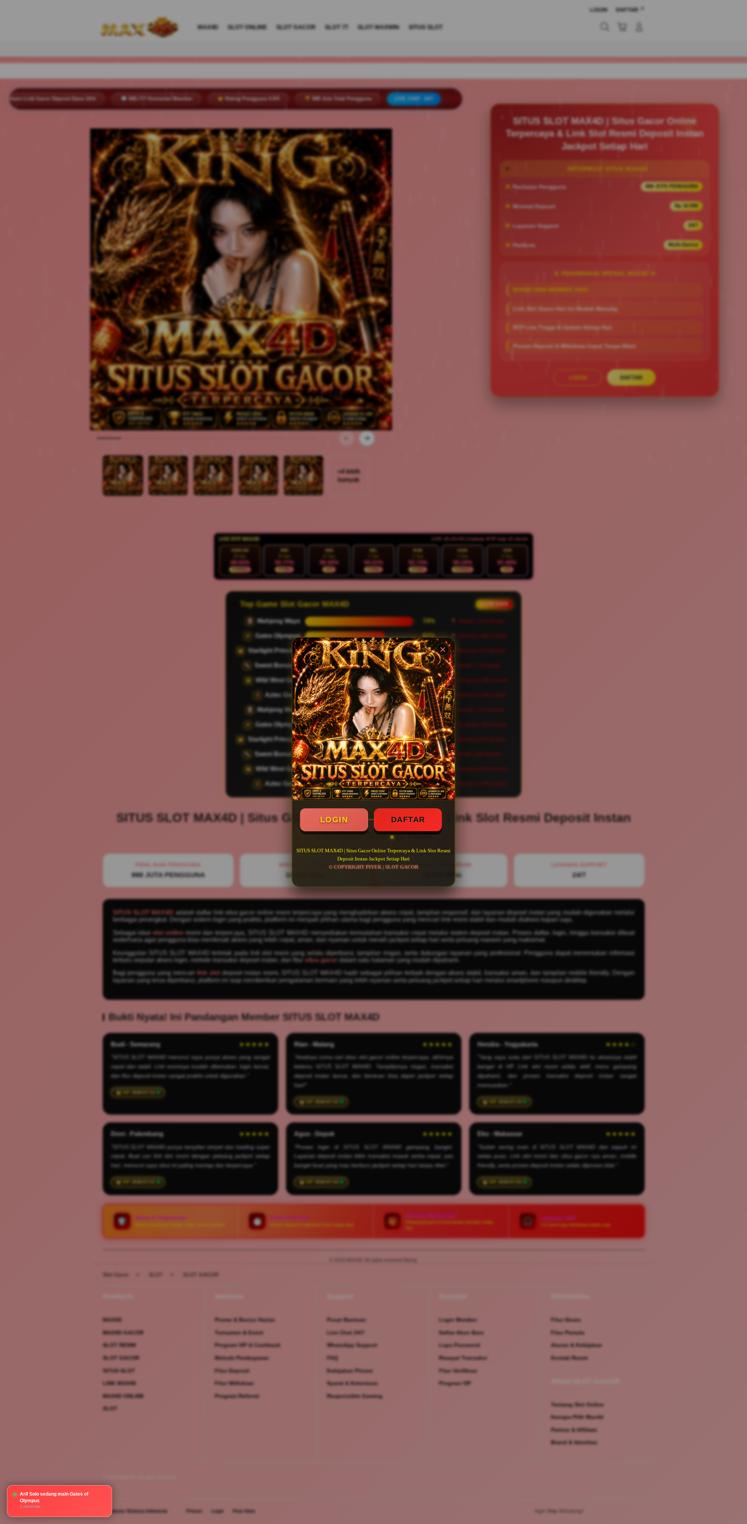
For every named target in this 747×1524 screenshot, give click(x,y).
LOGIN (334, 819)
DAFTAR (408, 819)
